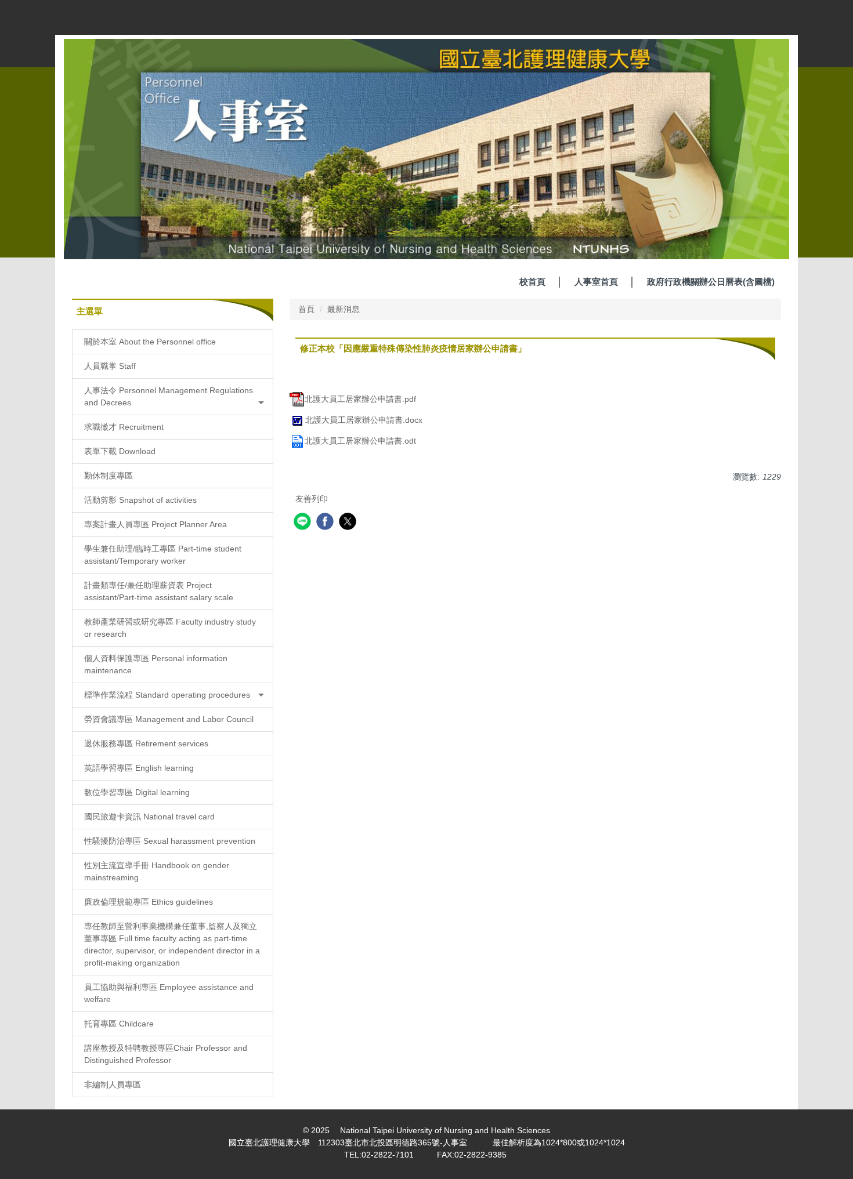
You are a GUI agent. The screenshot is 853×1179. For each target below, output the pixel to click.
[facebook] (326, 523)
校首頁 (532, 281)
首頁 (306, 309)
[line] (304, 523)
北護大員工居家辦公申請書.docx (363, 420)
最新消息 (343, 309)
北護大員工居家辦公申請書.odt (360, 440)
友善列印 (311, 498)
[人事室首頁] (426, 148)
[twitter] (349, 523)
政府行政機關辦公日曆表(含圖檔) (711, 281)
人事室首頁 (596, 281)
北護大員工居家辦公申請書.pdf (360, 399)
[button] (173, 397)
